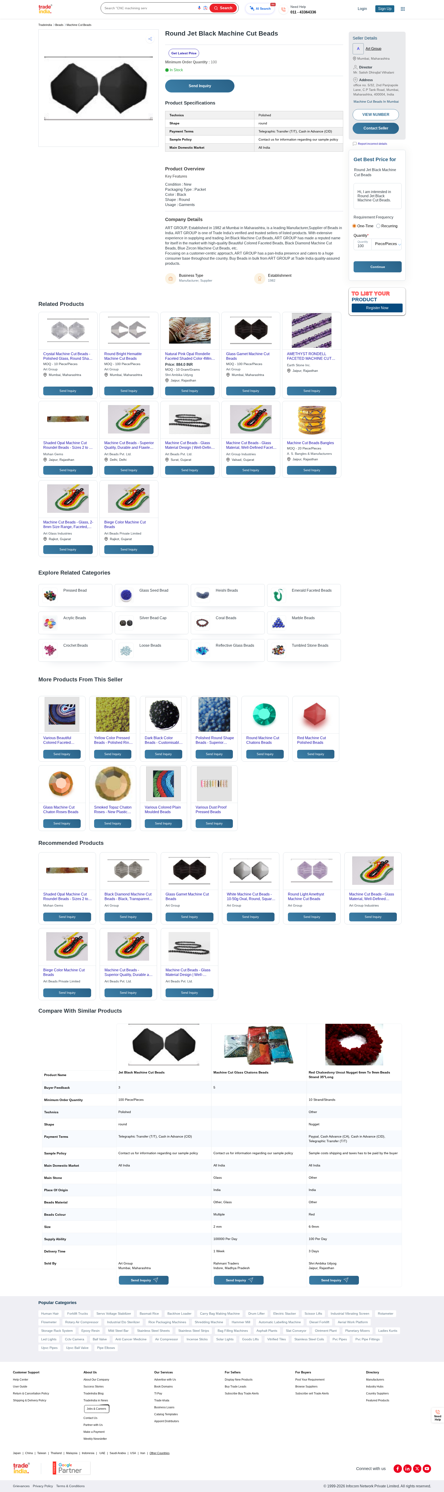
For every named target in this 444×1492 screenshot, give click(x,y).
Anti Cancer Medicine (131, 1339)
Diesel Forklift (319, 1322)
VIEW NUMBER (375, 115)
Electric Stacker (284, 1313)
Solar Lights (225, 1339)
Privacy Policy (43, 1486)
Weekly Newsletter (95, 1438)
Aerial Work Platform (353, 1322)
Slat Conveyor (296, 1330)
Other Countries (160, 1453)
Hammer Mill (241, 1322)
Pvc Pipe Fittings (367, 1339)
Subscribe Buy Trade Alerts (242, 1393)
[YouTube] (427, 1468)
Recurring (389, 226)
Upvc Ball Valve (77, 1348)
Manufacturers (375, 1379)
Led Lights (48, 1339)
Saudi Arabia (118, 1453)
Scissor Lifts (313, 1313)
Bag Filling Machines (233, 1330)
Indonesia (88, 1453)
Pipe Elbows (106, 1348)
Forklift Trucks (77, 1313)
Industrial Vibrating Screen (350, 1313)
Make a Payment (94, 1432)
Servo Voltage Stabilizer (113, 1313)
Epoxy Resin (90, 1330)
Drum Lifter (256, 1313)
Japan (17, 1453)
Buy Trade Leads (235, 1386)
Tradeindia (45, 25)
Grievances (21, 1486)
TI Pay (158, 1393)
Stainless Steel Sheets (153, 1330)
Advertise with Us (165, 1379)
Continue (377, 267)
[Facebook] (398, 1468)
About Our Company (96, 1379)
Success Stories (93, 1386)
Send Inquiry (200, 86)
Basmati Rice (149, 1313)
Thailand (56, 1453)
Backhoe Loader (179, 1313)
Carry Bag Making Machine (220, 1313)
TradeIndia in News (95, 1400)
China (29, 1453)
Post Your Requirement (309, 1379)
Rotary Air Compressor (82, 1322)
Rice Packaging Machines (167, 1322)
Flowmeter (49, 1322)
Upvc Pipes (49, 1348)
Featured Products (377, 1400)
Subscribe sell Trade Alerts (312, 1393)
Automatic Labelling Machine (280, 1322)
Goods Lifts (250, 1339)
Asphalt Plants (266, 1330)
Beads (59, 25)
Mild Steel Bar (118, 1330)
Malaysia (71, 1453)
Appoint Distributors (166, 1421)
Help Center (20, 1379)
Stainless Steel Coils (309, 1339)
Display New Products (239, 1379)
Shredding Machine (209, 1322)
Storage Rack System (57, 1330)
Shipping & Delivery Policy (29, 1400)
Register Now (377, 308)
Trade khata (161, 1400)
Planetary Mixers (357, 1330)
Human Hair (50, 1313)
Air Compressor (166, 1339)
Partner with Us (93, 1425)
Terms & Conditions (70, 1486)
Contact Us (90, 1418)
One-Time (365, 226)
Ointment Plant (326, 1330)
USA (133, 1453)
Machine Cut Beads (79, 25)
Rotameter (385, 1313)
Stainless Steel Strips (193, 1330)
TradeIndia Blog (93, 1393)
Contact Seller (376, 128)
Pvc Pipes (340, 1339)
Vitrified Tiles (276, 1339)
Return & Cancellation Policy (31, 1393)
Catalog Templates (166, 1414)
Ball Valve (100, 1339)
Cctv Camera (74, 1339)
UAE (102, 1453)
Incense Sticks (197, 1339)
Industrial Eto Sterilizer (123, 1322)
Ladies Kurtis (387, 1330)
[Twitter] (417, 1468)
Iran (142, 1453)
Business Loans (164, 1407)
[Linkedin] (407, 1468)
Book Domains (163, 1386)
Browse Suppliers (306, 1386)
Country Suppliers (377, 1393)
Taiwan (41, 1453)
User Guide (20, 1386)
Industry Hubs (374, 1386)
